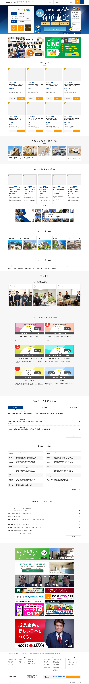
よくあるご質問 (41, 653)
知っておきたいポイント (57, 659)
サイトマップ (78, 682)
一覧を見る (73, 436)
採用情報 (52, 653)
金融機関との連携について (72, 662)
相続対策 (54, 665)
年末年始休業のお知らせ (19, 522)
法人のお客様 (57, 653)
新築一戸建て (14, 16)
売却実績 (45, 662)
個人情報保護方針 (73, 682)
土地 (22, 18)
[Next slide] (79, 294)
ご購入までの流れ (22, 662)
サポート (64, 2)
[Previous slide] (10, 294)
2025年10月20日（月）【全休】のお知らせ (23, 530)
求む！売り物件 (46, 664)
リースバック (46, 669)
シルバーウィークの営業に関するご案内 (22, 508)
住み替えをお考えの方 (31, 663)
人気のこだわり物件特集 (12, 659)
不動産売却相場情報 (56, 662)
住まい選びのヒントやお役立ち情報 (31, 661)
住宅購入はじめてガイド (32, 659)
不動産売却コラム (47, 665)
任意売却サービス (56, 661)
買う (50, 2)
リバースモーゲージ (56, 670)
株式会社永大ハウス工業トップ (14, 653)
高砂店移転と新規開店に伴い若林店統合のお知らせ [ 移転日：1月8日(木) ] (29, 519)
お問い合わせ (13, 98)
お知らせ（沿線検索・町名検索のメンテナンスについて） (26, 524)
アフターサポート (71, 661)
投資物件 (27, 18)
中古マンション (15, 18)
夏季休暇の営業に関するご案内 (20, 510)
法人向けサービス (56, 667)
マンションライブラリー (72, 665)
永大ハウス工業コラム (71, 664)
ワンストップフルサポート (72, 659)
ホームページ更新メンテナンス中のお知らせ (23, 533)
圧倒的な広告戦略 (47, 667)
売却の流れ (46, 661)
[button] (67, 33)
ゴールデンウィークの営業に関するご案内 (22, 513)
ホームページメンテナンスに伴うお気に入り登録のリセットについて (28, 527)
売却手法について (47, 659)
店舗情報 (71, 2)
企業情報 (47, 653)
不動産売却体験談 (56, 664)
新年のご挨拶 (17, 516)
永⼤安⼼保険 (55, 669)
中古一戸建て (22, 16)
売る (57, 2)
